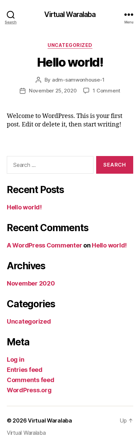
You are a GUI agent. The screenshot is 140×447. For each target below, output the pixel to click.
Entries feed (24, 369)
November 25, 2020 (53, 90)
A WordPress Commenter (44, 245)
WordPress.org (29, 390)
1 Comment (106, 90)
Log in (15, 359)
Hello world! (70, 62)
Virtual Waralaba (69, 14)
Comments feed (30, 379)
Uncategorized (70, 45)
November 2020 (31, 283)
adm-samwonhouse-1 (78, 79)
